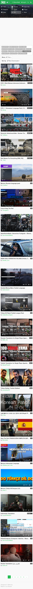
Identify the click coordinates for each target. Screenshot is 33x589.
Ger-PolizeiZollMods (7, 235)
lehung (4, 110)
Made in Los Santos (6, 586)
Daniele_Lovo (5, 260)
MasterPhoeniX (6, 365)
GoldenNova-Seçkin (7, 315)
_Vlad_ (4, 160)
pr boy (4, 415)
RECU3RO (5, 440)
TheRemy (4, 135)
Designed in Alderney (7, 584)
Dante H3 (4, 565)
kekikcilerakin (5, 290)
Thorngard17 (5, 210)
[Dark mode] (28, 2)
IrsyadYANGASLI (6, 515)
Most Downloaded (10, 61)
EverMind (4, 185)
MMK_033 (5, 340)
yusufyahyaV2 (6, 390)
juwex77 (4, 490)
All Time (6, 57)
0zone (4, 85)
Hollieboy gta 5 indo (7, 465)
